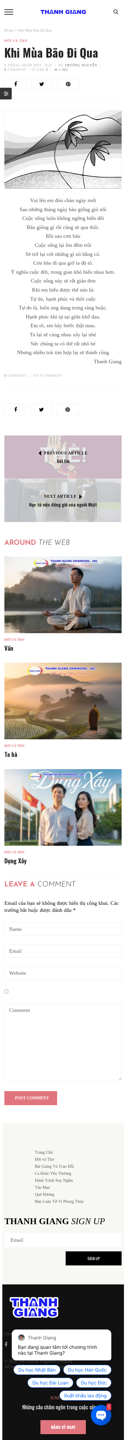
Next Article (60, 496)
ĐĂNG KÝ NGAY (63, 1427)
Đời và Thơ (16, 40)
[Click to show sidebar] (6, 93)
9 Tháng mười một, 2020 (28, 65)
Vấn (8, 648)
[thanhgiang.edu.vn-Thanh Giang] (63, 11)
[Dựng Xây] (63, 807)
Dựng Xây (15, 860)
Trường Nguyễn (81, 65)
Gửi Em (63, 461)
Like (41, 69)
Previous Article (65, 453)
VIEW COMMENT (48, 375)
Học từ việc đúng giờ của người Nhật (63, 504)
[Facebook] (5, 1345)
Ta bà (10, 754)
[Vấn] (63, 595)
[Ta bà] (63, 701)
